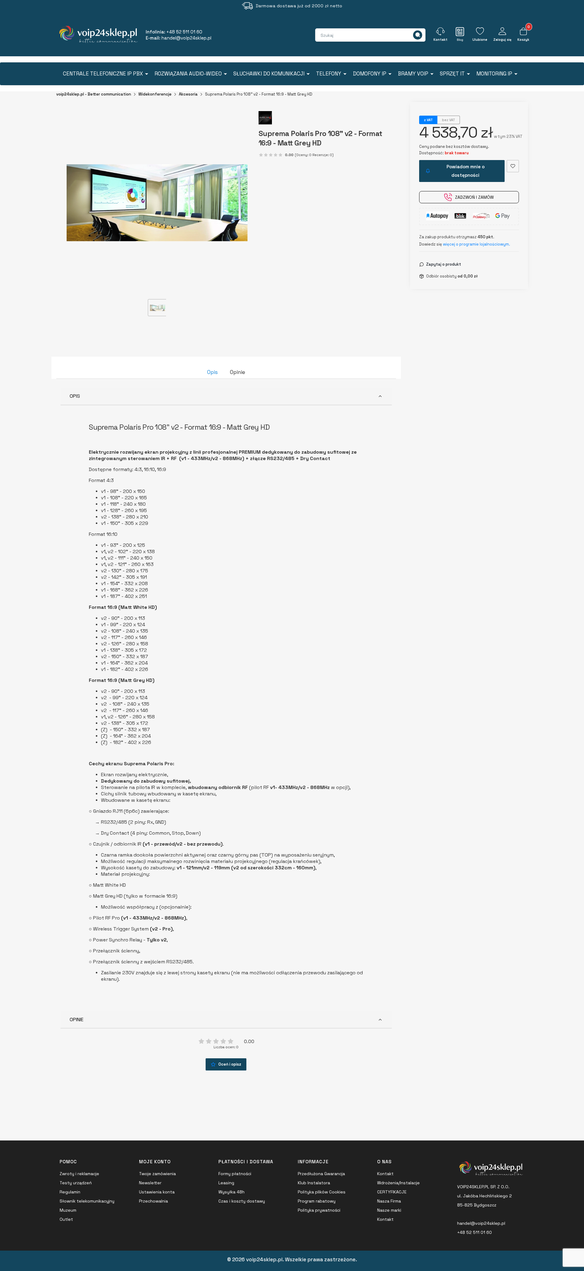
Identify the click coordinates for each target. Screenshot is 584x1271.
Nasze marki (389, 1210)
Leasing (226, 1182)
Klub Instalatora (314, 1182)
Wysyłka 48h (231, 1192)
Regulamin (70, 1192)
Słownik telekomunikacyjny (87, 1201)
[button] (417, 35)
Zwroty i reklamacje (79, 1173)
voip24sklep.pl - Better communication (93, 94)
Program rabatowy (316, 1201)
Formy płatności (234, 1173)
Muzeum (68, 1210)
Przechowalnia (153, 1201)
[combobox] (342, 35)
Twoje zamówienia (157, 1173)
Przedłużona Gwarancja (321, 1173)
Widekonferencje (155, 94)
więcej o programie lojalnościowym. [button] (476, 244)
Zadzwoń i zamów (474, 197)
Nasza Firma (389, 1201)
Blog (460, 39)
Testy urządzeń (76, 1182)
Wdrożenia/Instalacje (398, 1182)
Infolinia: (174, 32)
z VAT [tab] (428, 120)
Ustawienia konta (157, 1192)
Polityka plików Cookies (322, 1192)
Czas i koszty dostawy (241, 1201)
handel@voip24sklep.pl (481, 1223)
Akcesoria (188, 94)
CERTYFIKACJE (392, 1192)
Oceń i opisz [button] (229, 1064)
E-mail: (178, 38)
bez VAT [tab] (448, 120)
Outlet (66, 1219)
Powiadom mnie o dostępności (466, 171)
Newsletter (150, 1182)
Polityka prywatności (319, 1210)
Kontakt (385, 1173)
